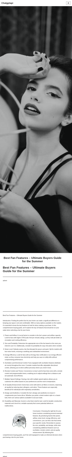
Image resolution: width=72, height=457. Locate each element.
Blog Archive (20, 225)
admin (32, 242)
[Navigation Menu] (68, 3)
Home (13, 225)
